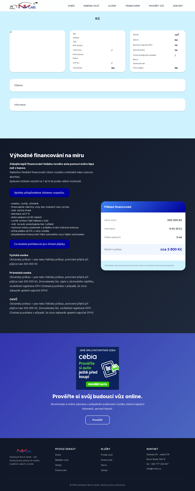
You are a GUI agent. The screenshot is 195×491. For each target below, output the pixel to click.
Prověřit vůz (156, 6)
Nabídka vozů (91, 6)
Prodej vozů (106, 455)
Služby (112, 6)
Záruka (104, 470)
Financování (132, 6)
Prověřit (97, 419)
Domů (71, 6)
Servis (104, 465)
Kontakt (178, 6)
